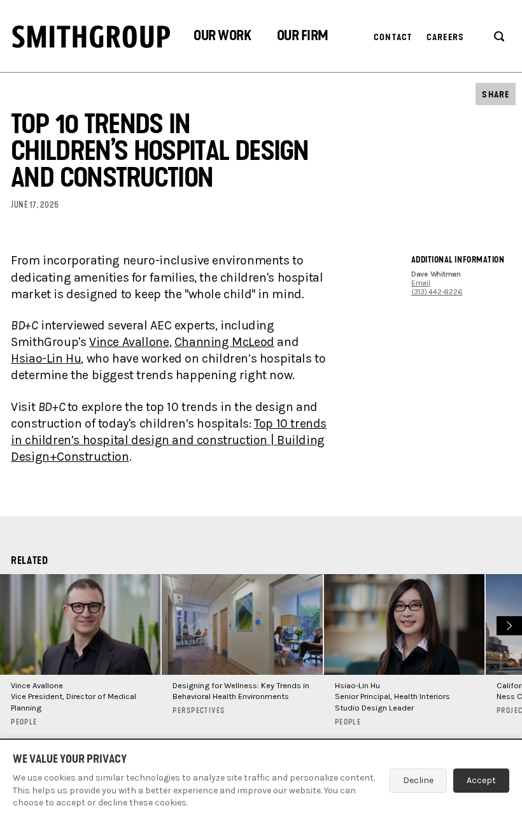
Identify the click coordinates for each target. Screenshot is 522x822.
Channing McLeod (224, 342)
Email (420, 282)
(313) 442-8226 (437, 291)
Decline (418, 780)
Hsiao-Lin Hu (46, 358)
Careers (445, 37)
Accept (481, 780)
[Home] (91, 36)
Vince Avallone (129, 342)
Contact (393, 37)
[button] (222, 37)
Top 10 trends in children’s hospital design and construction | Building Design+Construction (169, 440)
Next (507, 624)
